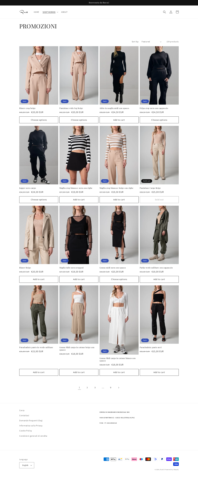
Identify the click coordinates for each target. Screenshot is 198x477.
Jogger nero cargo (27, 188)
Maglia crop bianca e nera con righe (75, 188)
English (25, 465)
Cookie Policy (25, 430)
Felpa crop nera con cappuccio (154, 108)
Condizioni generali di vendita (33, 436)
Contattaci (24, 415)
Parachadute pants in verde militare (36, 347)
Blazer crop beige (27, 108)
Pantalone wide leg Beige (71, 108)
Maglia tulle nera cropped (71, 268)
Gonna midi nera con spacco (113, 268)
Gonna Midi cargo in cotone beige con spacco (77, 348)
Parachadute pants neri (151, 347)
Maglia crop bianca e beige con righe (116, 188)
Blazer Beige (25, 268)
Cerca (21, 410)
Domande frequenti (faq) (31, 420)
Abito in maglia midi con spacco (114, 108)
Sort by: (135, 41)
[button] (50, 12)
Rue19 (162, 469)
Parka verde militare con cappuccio (156, 268)
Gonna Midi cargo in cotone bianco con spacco (118, 359)
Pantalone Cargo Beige (150, 188)
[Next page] (118, 387)
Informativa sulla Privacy (30, 425)
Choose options (39, 119)
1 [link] (79, 387)
